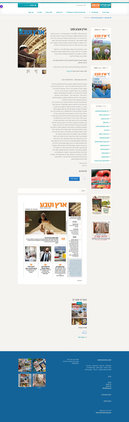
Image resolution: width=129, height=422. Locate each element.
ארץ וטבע (59, 12)
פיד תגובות (108, 386)
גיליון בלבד (106, 122)
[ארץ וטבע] (39, 365)
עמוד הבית (105, 12)
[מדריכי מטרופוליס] (25, 365)
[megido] (25, 380)
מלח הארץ (49, 12)
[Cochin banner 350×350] (101, 230)
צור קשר (31, 12)
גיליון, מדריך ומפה (104, 114)
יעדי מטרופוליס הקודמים (102, 111)
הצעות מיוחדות (104, 149)
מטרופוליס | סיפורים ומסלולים (75, 12)
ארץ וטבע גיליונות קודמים (97, 17)
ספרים (39, 12)
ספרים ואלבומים (104, 137)
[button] (20, 30)
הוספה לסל (74, 179)
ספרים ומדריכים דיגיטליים (102, 160)
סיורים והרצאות (104, 145)
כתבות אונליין (105, 153)
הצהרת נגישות (107, 401)
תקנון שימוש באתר (106, 394)
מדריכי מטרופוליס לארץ (102, 126)
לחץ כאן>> (69, 71)
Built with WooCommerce (103, 412)
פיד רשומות (108, 384)
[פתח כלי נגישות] (1, 6)
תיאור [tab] (83, 191)
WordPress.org (106, 388)
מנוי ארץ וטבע (105, 118)
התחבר (109, 382)
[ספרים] (39, 380)
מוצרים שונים (105, 156)
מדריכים (106, 130)
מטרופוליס (95, 12)
